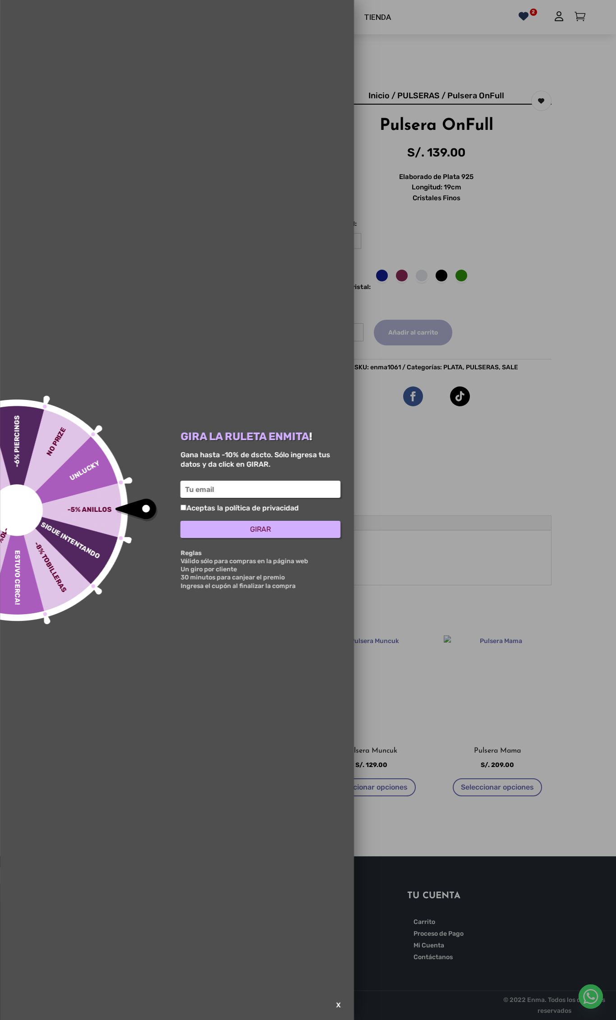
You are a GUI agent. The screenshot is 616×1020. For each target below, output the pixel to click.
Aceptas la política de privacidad (242, 508)
